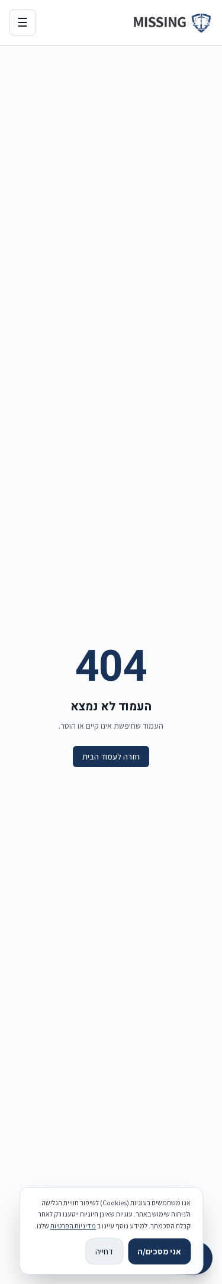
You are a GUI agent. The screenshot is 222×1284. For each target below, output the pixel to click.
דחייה (104, 1251)
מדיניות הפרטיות (73, 1225)
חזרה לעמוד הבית (111, 756)
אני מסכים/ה (159, 1251)
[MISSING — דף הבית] (172, 22)
